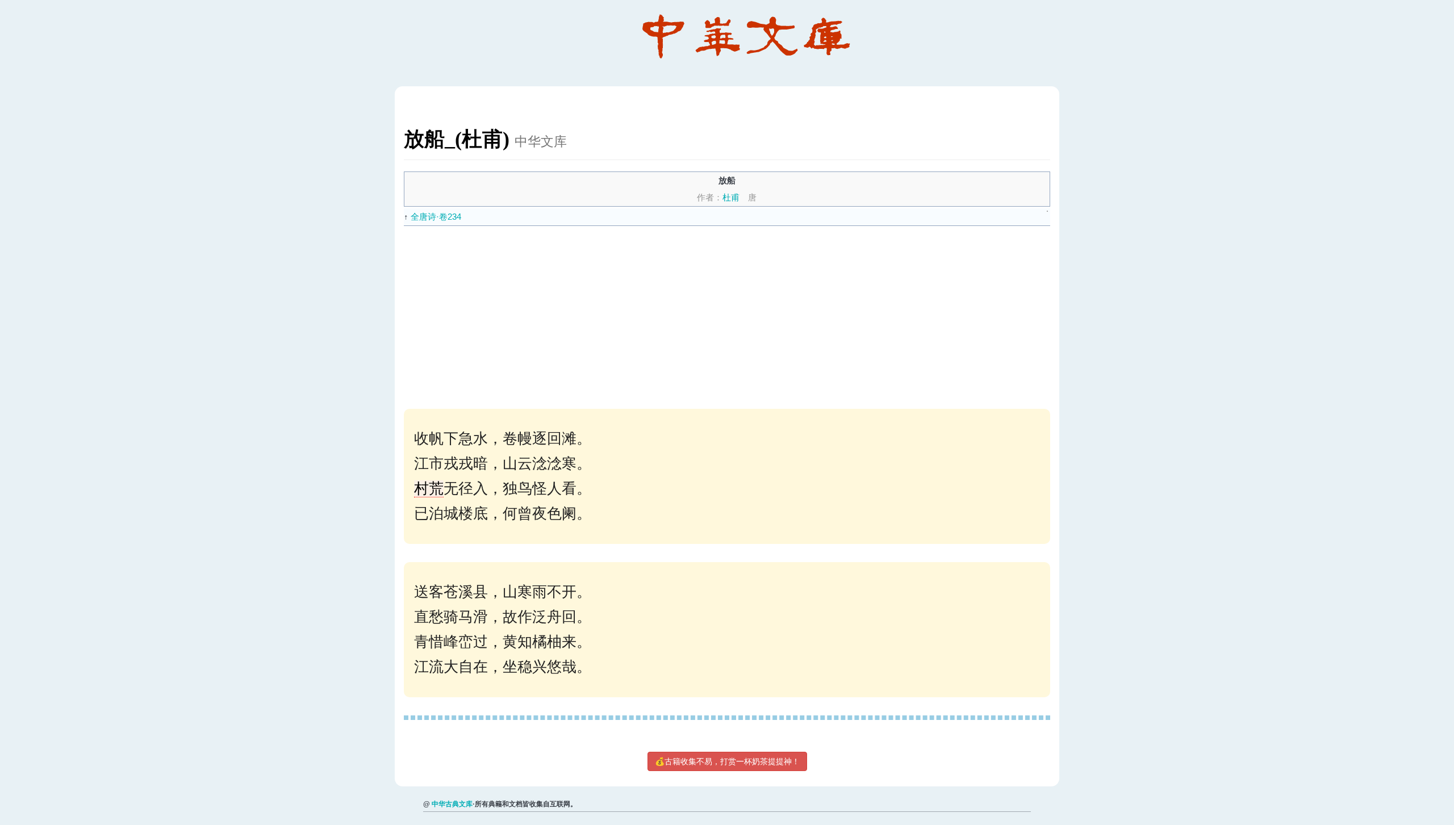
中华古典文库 (452, 804)
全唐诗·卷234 (436, 216)
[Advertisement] (744, 311)
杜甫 (730, 197)
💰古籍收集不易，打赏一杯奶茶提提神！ (727, 761)
